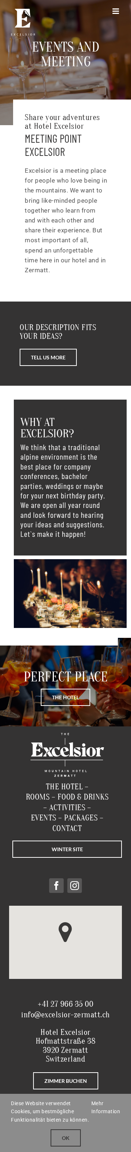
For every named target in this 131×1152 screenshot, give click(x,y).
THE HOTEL (64, 787)
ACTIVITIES (67, 807)
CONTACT (67, 828)
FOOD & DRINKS (83, 797)
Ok (66, 1138)
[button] (65, 932)
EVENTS (43, 818)
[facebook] (56, 885)
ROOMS (38, 797)
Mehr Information (105, 1107)
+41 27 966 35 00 (65, 1004)
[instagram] (74, 885)
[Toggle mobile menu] (116, 11)
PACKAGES (80, 818)
